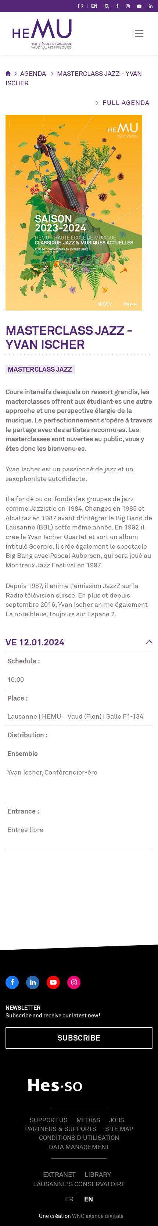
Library (98, 1174)
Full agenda (126, 102)
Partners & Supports (60, 1129)
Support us (49, 1120)
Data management (79, 1147)
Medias (88, 1120)
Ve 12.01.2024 (35, 642)
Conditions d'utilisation (79, 1137)
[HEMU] (46, 33)
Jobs (116, 1120)
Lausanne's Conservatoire (79, 1184)
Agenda (33, 73)
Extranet (59, 1174)
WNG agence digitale (97, 1215)
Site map (119, 1129)
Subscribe (79, 1037)
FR (80, 6)
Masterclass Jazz (40, 369)
